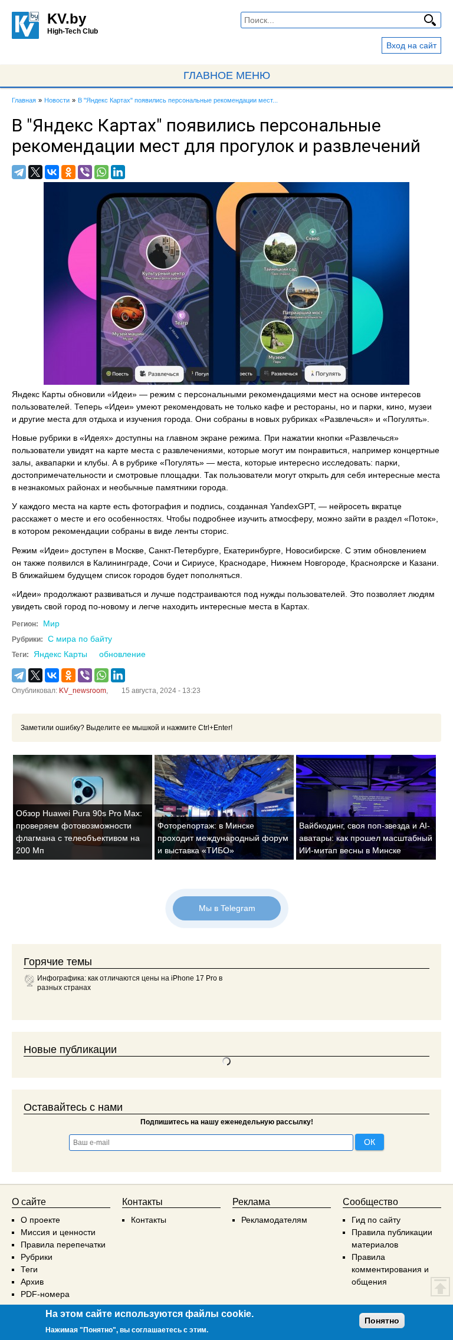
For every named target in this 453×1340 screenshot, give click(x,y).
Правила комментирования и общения (390, 1269)
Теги (29, 1269)
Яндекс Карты (60, 654)
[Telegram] (19, 172)
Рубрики (36, 1257)
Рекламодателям (274, 1220)
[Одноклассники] (68, 172)
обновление (122, 654)
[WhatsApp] (101, 172)
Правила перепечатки (63, 1244)
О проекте (40, 1220)
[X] (35, 172)
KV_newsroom (82, 690)
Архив (32, 1281)
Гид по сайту (376, 1220)
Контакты (148, 1220)
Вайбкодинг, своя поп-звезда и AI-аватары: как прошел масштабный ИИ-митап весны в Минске (365, 838)
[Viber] (85, 172)
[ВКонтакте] (52, 172)
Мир (51, 623)
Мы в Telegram (226, 908)
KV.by (66, 19)
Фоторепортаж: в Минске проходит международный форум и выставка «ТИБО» (222, 838)
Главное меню (226, 75)
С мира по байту (80, 638)
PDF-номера (45, 1294)
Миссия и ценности (58, 1232)
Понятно (382, 1320)
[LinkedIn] (118, 172)
